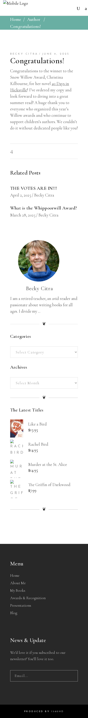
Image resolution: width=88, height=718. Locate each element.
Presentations (20, 605)
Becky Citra (24, 54)
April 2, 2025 (20, 195)
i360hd (57, 711)
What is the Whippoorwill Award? (43, 208)
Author (33, 19)
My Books (17, 590)
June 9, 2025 (55, 54)
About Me (18, 583)
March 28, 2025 (22, 215)
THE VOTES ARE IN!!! (33, 188)
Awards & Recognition (28, 598)
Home (15, 19)
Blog (13, 613)
